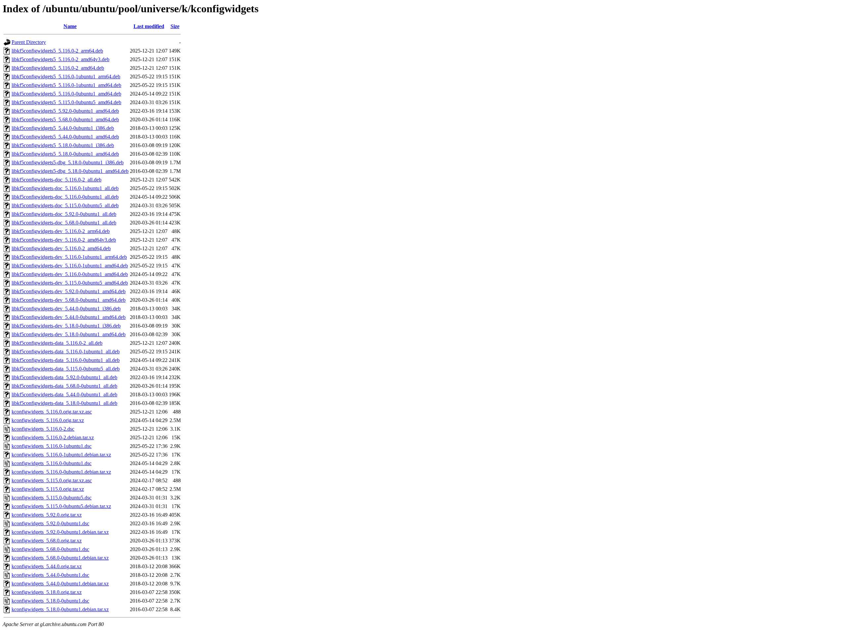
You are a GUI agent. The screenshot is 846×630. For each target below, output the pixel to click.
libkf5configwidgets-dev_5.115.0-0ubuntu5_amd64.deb (70, 283)
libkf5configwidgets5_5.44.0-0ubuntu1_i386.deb (63, 128)
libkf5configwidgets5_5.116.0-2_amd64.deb (58, 68)
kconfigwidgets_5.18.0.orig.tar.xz (47, 592)
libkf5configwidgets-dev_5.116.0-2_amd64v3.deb (64, 240)
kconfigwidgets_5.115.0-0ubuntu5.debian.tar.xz (61, 506)
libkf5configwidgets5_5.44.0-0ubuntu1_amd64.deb (65, 136)
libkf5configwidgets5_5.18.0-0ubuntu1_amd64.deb (65, 154)
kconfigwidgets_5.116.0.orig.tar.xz (48, 420)
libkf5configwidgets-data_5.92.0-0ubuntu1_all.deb (64, 377)
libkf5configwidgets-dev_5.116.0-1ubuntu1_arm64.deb (69, 257)
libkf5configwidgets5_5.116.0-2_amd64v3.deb (60, 59)
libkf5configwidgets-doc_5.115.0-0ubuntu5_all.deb (65, 205)
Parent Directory (29, 42)
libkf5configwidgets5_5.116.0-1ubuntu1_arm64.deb (66, 76)
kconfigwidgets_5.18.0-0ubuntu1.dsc (50, 601)
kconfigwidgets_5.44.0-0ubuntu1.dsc (50, 575)
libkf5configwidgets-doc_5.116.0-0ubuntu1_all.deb (65, 197)
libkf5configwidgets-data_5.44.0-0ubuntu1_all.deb (64, 394)
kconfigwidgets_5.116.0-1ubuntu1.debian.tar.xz (61, 454)
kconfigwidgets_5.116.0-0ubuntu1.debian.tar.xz (61, 472)
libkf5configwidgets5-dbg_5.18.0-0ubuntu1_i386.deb (68, 162)
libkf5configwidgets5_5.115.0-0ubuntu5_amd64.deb (66, 102)
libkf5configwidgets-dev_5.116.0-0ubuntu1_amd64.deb (70, 274)
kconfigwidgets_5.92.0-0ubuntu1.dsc (50, 523)
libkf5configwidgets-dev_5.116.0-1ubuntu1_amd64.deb (70, 265)
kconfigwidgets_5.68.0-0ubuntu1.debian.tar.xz (60, 558)
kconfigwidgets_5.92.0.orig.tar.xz (47, 515)
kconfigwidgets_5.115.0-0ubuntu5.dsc (52, 497)
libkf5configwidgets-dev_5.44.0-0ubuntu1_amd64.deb (69, 317)
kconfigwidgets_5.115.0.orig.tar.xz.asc (52, 480)
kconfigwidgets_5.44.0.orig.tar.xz (47, 566)
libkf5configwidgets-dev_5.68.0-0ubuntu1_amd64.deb (69, 300)
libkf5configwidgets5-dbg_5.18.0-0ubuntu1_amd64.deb (70, 171)
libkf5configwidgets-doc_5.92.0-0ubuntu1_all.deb (64, 214)
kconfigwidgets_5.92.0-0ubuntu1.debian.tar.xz (60, 532)
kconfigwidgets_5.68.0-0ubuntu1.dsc (50, 549)
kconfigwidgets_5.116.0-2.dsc (43, 429)
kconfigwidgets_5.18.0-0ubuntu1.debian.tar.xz (60, 609)
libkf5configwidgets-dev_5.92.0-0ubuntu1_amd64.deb (69, 291)
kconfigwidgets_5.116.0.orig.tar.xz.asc (52, 411)
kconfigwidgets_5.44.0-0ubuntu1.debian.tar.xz (60, 583)
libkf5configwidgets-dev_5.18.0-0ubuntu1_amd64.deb (69, 334)
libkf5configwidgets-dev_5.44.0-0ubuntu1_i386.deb (66, 308)
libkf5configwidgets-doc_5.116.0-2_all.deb (56, 179)
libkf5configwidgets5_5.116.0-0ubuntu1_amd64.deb (66, 94)
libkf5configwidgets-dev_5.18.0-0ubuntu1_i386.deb (66, 326)
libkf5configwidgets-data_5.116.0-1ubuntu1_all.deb (66, 351)
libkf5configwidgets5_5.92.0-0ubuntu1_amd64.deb (65, 111)
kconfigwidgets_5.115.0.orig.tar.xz (48, 489)
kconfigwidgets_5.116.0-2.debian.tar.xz (53, 437)
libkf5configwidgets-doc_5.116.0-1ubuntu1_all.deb (65, 188)
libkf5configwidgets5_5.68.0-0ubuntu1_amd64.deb (65, 119)
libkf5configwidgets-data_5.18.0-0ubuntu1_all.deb (64, 403)
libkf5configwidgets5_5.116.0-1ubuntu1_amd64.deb (66, 85)
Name (70, 26)
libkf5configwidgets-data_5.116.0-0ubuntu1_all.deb (66, 360)
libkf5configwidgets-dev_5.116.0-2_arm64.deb (61, 231)
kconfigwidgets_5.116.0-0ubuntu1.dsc (52, 463)
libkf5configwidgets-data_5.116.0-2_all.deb (57, 343)
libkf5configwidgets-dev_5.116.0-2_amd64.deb (61, 248)
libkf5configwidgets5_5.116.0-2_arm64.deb (57, 51)
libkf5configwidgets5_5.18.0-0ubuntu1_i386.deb (63, 145)
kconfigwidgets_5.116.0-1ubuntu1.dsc (52, 446)
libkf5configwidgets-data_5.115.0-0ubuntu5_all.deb (66, 369)
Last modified (149, 26)
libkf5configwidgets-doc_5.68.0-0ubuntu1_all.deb (64, 222)
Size (175, 26)
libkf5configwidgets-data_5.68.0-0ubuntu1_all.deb (64, 386)
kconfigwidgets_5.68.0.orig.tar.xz (47, 540)
